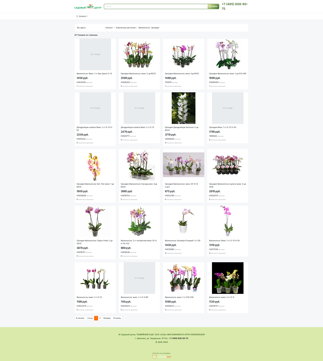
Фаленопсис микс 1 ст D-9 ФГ (135, 297)
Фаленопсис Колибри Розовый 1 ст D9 (182, 240)
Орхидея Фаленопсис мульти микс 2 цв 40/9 (227, 185)
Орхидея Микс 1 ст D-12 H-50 (222, 127)
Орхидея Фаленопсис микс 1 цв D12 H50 (227, 73)
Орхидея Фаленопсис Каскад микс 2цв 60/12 (139, 185)
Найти (214, 6)
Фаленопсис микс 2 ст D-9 (221, 297)
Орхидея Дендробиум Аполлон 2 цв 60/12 (181, 128)
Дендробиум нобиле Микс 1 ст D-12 (137, 127)
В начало (80, 318)
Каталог (82, 16)
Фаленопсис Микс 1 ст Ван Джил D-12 (94, 73)
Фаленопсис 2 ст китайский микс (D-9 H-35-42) (138, 242)
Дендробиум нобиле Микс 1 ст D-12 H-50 (95, 128)
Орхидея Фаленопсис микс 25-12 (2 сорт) (181, 185)
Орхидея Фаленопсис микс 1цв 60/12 (182, 73)
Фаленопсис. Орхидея (148, 27)
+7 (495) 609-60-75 (178, 338)
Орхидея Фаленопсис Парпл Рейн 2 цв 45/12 (94, 242)
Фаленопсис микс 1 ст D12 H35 (179, 297)
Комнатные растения (125, 27)
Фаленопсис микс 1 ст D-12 (89, 297)
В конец (117, 318)
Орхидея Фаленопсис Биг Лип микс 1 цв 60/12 (95, 185)
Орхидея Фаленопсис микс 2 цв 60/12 (138, 73)
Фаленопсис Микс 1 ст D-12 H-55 (224, 240)
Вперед (106, 318)
